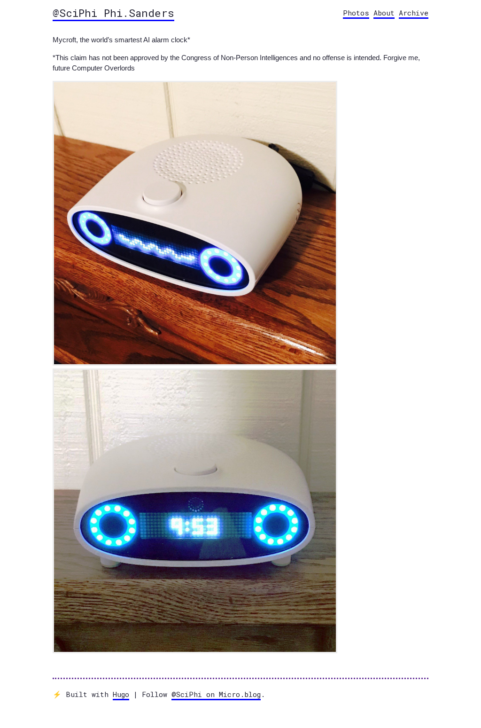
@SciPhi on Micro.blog (216, 694)
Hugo (121, 694)
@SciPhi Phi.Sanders (113, 13)
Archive (413, 12)
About (384, 12)
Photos (356, 12)
